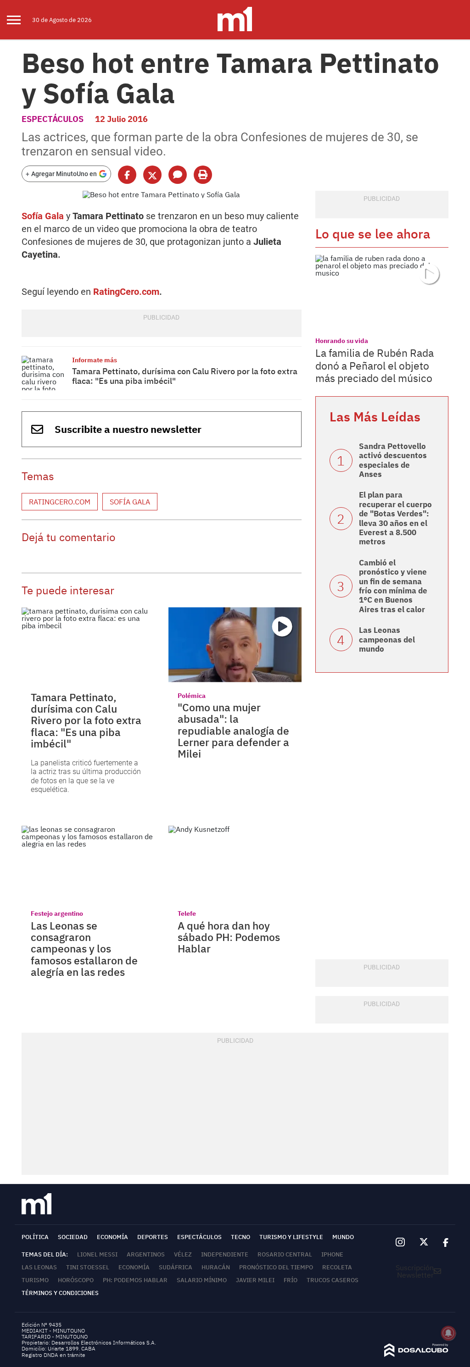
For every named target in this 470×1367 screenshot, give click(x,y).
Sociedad (73, 1237)
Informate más (94, 360)
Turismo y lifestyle (291, 1237)
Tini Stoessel (87, 1267)
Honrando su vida (341, 341)
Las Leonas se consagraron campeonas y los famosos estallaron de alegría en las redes (84, 949)
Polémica (192, 696)
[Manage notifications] (448, 1333)
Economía (112, 1237)
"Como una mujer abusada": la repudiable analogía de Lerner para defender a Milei (233, 730)
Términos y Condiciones (60, 1293)
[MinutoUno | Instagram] (400, 1242)
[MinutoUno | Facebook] (442, 1242)
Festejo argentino (57, 913)
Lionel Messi (97, 1254)
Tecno (240, 1237)
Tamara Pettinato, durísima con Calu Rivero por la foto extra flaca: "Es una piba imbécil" (184, 376)
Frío (290, 1280)
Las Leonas (39, 1267)
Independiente (224, 1254)
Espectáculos (53, 119)
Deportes (152, 1237)
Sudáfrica (175, 1267)
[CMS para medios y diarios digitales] (416, 1354)
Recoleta (337, 1267)
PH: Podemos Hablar (135, 1280)
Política (35, 1237)
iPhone (332, 1254)
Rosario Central (284, 1254)
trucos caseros (332, 1280)
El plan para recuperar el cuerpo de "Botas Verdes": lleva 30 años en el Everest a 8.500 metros (395, 518)
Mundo (343, 1237)
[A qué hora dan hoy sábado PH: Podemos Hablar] (235, 862)
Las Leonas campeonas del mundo (387, 639)
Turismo (35, 1280)
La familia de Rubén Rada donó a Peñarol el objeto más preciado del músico (374, 365)
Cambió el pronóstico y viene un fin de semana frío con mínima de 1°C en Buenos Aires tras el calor (393, 586)
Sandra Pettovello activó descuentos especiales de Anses (393, 460)
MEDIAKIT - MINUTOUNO (53, 1330)
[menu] (19, 20)
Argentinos (146, 1254)
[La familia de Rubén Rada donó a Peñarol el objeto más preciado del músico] (381, 292)
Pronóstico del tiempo (276, 1267)
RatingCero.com (126, 291)
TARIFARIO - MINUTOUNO (55, 1336)
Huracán (215, 1267)
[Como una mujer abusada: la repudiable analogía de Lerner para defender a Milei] (235, 644)
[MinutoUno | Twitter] (424, 1242)
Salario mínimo (202, 1280)
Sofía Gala (43, 215)
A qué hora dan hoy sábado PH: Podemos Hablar (229, 937)
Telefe (187, 913)
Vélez (183, 1254)
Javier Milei (255, 1280)
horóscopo (76, 1280)
